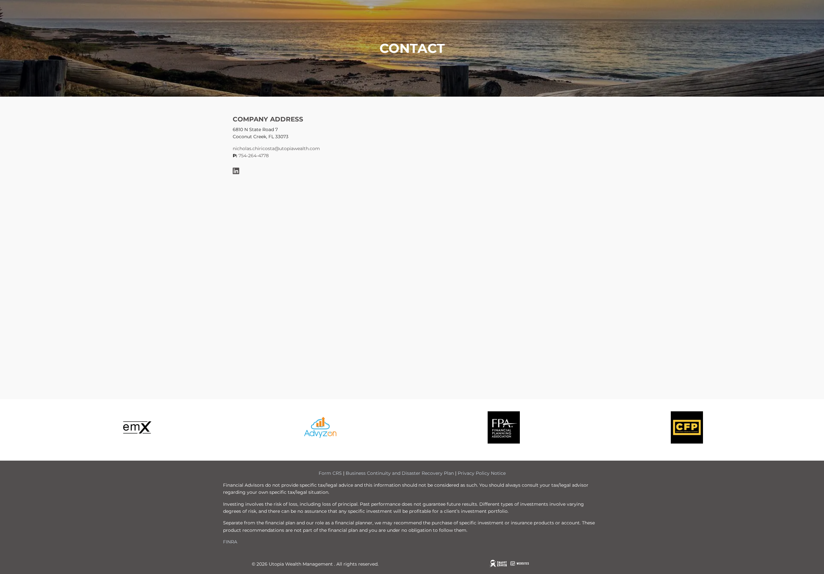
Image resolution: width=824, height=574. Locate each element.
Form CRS (330, 473)
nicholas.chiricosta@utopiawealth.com (276, 148)
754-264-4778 (254, 155)
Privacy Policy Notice (482, 473)
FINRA (230, 542)
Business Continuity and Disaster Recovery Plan (400, 473)
